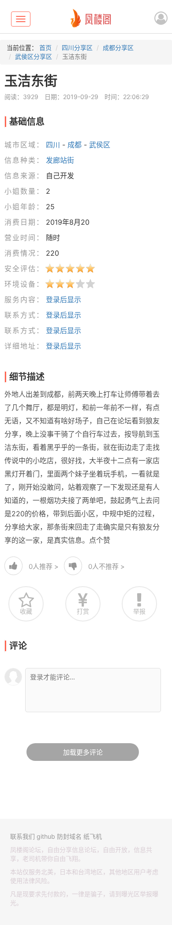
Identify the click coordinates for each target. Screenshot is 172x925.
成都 (74, 144)
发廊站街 (60, 160)
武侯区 (99, 144)
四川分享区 (77, 47)
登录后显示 (63, 299)
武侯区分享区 (33, 56)
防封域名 (69, 836)
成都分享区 (118, 47)
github (46, 836)
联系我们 (22, 836)
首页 (45, 47)
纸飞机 (92, 836)
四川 (53, 144)
